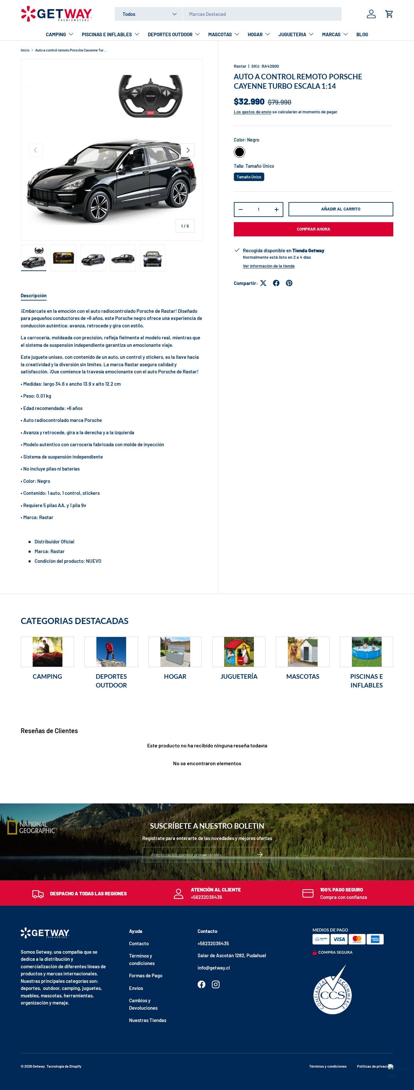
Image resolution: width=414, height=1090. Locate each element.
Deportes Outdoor (111, 680)
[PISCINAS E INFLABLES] (366, 652)
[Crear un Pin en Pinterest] (289, 283)
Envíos (136, 988)
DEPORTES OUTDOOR (170, 34)
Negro (239, 152)
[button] (389, 14)
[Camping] (47, 652)
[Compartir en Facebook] (276, 283)
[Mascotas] (302, 652)
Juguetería (239, 676)
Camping (47, 676)
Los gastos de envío (252, 111)
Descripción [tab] (34, 295)
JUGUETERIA (292, 34)
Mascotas (302, 676)
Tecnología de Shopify (64, 1066)
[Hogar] (175, 652)
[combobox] (228, 14)
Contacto (139, 943)
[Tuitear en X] (263, 283)
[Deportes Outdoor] (111, 652)
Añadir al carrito (340, 208)
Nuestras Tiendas (147, 1020)
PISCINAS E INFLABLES (107, 34)
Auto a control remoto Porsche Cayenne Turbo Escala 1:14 (71, 50)
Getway (39, 1066)
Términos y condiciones (328, 1066)
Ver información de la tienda (269, 265)
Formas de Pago (145, 975)
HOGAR (255, 34)
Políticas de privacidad (375, 1066)
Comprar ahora (313, 229)
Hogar (175, 676)
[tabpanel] (111, 436)
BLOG (362, 34)
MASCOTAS (220, 34)
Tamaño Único (248, 176)
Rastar (240, 66)
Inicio (25, 50)
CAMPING (56, 34)
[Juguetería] (238, 652)
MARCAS (331, 34)
